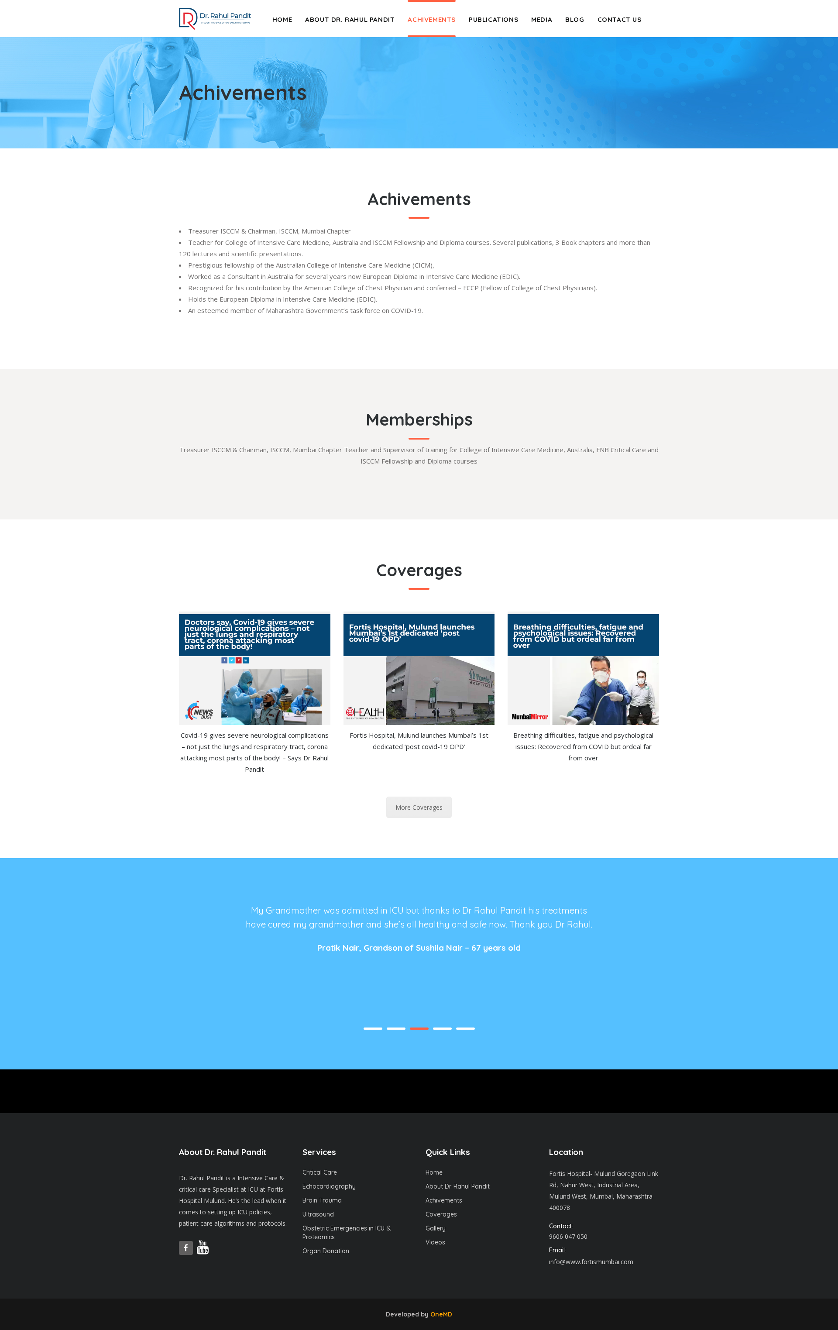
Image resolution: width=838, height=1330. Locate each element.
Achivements (444, 1200)
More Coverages (419, 807)
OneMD (441, 1314)
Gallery (436, 1228)
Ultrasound (318, 1214)
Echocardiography (329, 1186)
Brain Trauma (322, 1200)
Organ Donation (325, 1251)
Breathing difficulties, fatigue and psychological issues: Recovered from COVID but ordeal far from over (583, 746)
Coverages (441, 1214)
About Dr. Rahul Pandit (458, 1186)
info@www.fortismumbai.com (591, 1262)
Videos (435, 1242)
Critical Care (319, 1172)
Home (434, 1172)
